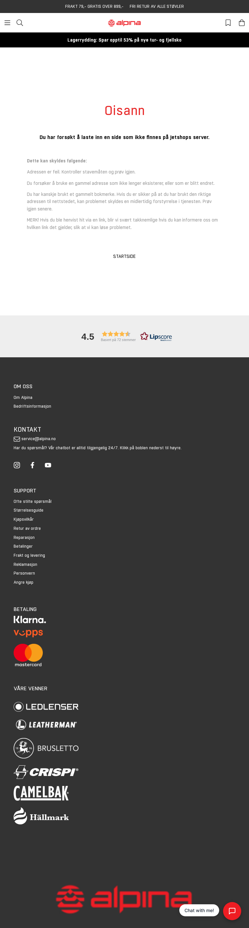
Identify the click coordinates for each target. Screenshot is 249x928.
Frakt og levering (29, 555)
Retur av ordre (27, 528)
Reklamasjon (25, 564)
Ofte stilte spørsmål (33, 501)
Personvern (24, 573)
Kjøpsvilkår (24, 519)
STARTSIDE (124, 256)
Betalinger (23, 546)
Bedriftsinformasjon (32, 406)
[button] (124, 336)
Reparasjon (24, 537)
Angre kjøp (23, 582)
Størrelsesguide (28, 510)
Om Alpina (23, 397)
